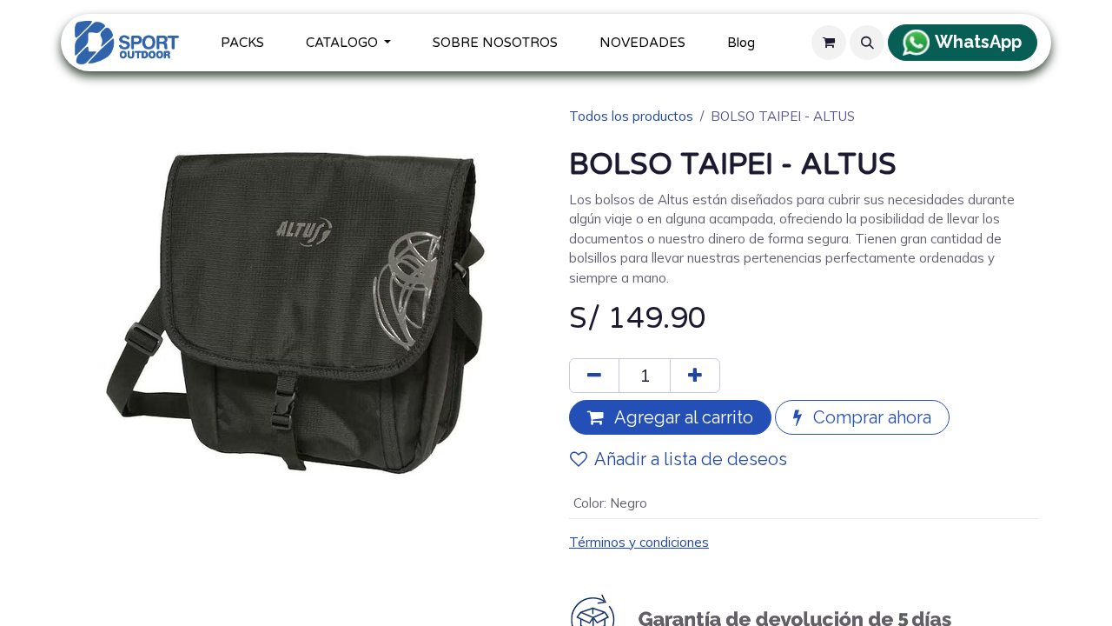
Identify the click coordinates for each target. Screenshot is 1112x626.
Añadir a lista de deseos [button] (690, 459)
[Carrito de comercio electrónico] (828, 42)
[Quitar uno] (594, 375)
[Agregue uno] (695, 375)
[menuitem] (242, 43)
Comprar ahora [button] (870, 417)
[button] (867, 42)
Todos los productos (631, 116)
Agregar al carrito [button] (682, 417)
